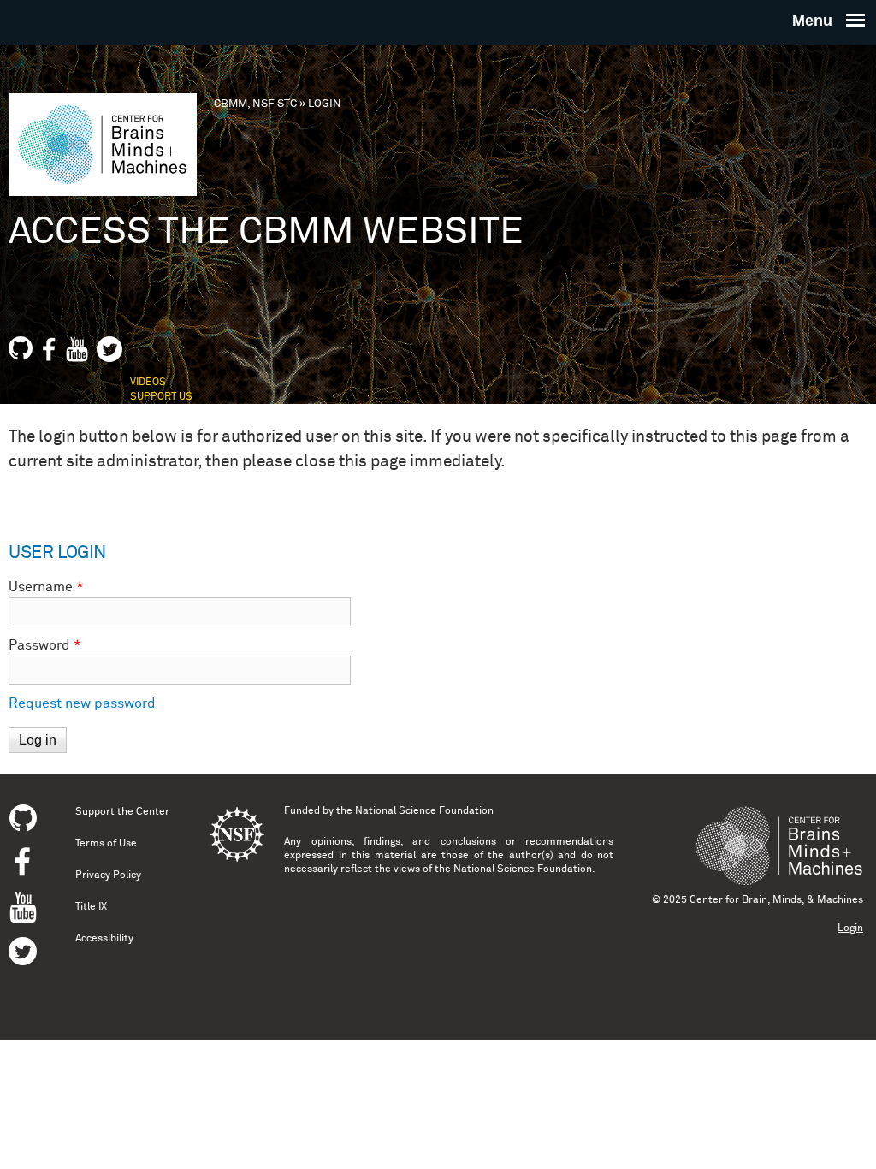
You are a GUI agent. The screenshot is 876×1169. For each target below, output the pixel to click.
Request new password (82, 703)
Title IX (91, 907)
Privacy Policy (108, 875)
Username (46, 587)
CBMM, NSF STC (255, 104)
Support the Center (122, 812)
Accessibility (104, 939)
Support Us (161, 397)
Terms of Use (106, 844)
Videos (148, 382)
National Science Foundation (424, 811)
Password (45, 645)
